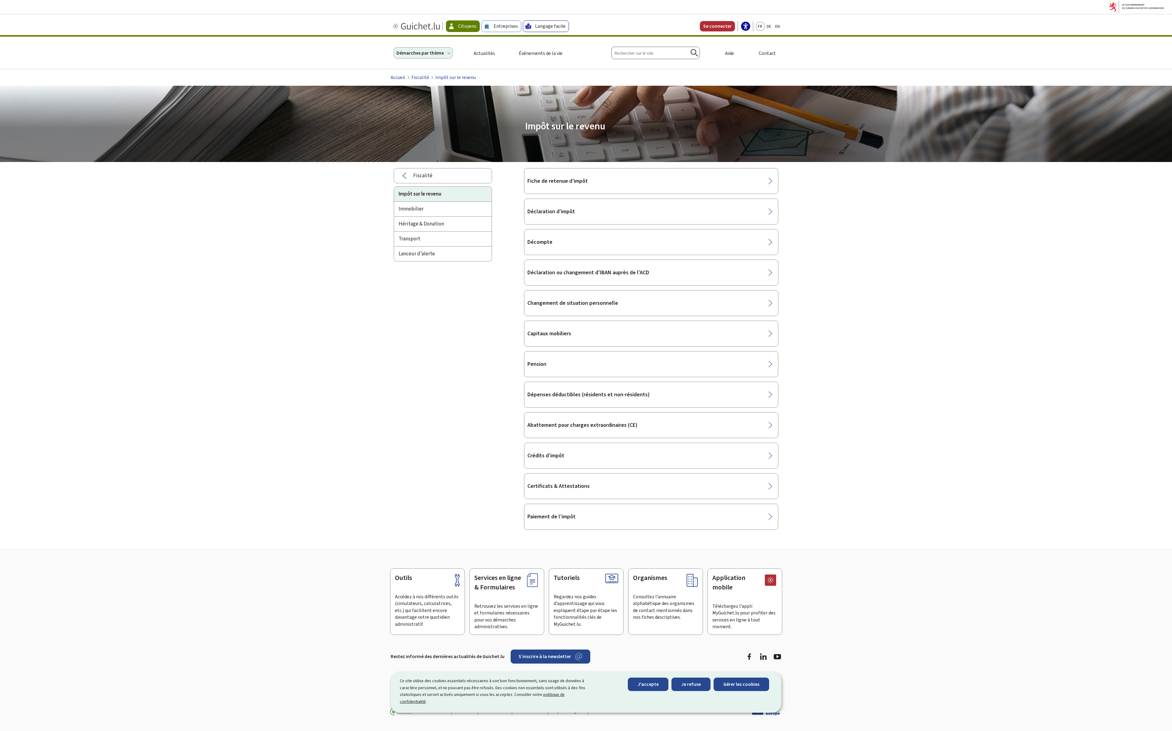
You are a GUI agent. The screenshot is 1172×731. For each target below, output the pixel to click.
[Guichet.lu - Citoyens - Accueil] (417, 26)
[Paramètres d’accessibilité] (745, 27)
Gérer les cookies (741, 684)
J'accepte (648, 684)
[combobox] (655, 53)
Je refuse (691, 684)
